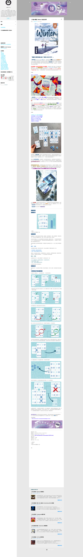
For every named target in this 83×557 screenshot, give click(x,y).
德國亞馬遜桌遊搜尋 (4, 65)
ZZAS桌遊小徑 (3, 60)
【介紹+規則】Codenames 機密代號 (38, 514)
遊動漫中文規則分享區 (4, 69)
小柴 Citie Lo (8, 7)
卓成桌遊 (2, 54)
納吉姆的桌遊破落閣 (4, 64)
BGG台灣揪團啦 (3, 61)
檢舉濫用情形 (3, 27)
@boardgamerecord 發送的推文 (6, 44)
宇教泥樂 (2, 53)
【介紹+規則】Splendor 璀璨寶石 (37, 491)
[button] (61, 19)
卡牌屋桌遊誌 (3, 56)
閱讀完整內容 (60, 500)
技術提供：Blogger (50, 549)
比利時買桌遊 (3, 55)
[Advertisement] (68, 31)
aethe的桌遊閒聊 (3, 62)
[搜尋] (70, 2)
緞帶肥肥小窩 (3, 57)
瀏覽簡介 (8, 18)
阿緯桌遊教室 (3, 58)
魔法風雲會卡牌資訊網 (4, 68)
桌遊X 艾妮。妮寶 (4, 63)
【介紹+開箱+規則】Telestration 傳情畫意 (39, 525)
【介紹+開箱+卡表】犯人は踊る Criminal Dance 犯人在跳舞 (42, 503)
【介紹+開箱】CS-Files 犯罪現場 (37, 537)
